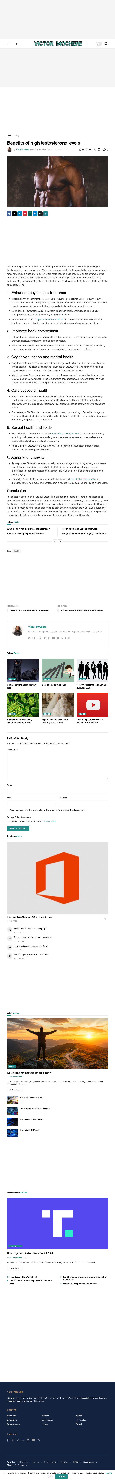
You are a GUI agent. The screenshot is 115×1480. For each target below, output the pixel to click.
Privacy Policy (50, 821)
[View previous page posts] (55, 541)
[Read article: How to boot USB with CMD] (12, 1122)
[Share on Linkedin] (19, 213)
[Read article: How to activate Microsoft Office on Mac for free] (57, 878)
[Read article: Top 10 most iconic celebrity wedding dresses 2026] (58, 705)
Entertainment (13, 1424)
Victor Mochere (22, 149)
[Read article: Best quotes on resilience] (58, 670)
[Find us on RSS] (39, 1440)
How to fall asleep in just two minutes (25, 533)
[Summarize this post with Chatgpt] (40, 213)
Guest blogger (89, 1462)
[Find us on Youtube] (33, 1440)
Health (16, 551)
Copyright (64, 1462)
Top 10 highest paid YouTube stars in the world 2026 (90, 721)
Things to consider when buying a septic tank (84, 533)
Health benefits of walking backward (79, 528)
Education (12, 1419)
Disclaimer (23, 1462)
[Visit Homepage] (58, 44)
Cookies (36, 1462)
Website (63, 797)
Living (16, 135)
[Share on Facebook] (9, 213)
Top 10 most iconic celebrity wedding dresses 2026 (55, 721)
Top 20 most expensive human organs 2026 (33, 937)
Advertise (11, 1462)
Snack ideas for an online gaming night (30, 928)
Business (11, 1415)
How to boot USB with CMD (31, 1119)
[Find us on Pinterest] (28, 1440)
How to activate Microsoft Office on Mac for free (29, 917)
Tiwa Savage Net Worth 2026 (23, 1276)
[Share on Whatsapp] (30, 213)
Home (9, 135)
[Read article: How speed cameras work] (12, 1100)
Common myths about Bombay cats (21, 686)
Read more (16, 1089)
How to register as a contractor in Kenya (31, 945)
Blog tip (10, 1465)
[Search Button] (106, 43)
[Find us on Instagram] (18, 1440)
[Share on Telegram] (35, 213)
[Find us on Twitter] (12, 1440)
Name (9, 784)
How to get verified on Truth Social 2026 (30, 1253)
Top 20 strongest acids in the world (35, 1108)
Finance (45, 1415)
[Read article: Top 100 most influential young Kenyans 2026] (93, 670)
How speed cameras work (31, 1097)
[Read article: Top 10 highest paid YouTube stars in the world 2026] (93, 705)
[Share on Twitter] (14, 213)
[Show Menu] (8, 43)
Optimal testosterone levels (50, 319)
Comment (12, 749)
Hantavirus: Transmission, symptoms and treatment (19, 721)
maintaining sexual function (65, 433)
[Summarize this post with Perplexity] (45, 213)
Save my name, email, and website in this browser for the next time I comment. (47, 810)
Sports (79, 1415)
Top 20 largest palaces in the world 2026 (31, 954)
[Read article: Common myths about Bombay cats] (23, 670)
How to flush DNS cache (30, 1130)
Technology (15, 1246)
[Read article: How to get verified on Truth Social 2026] (57, 1223)
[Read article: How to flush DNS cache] (12, 1133)
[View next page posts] (60, 541)
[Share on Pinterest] (25, 213)
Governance (47, 1419)
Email (9, 797)
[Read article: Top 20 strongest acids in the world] (12, 1111)
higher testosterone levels (82, 479)
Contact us (22, 1465)
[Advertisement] (57, 19)
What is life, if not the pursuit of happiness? (28, 528)
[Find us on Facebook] (8, 1440)
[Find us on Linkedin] (23, 1440)
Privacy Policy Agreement (19, 817)
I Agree (61, 1476)
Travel (79, 1424)
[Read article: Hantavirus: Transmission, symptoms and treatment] (23, 705)
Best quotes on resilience (54, 684)
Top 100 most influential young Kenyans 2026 (91, 686)
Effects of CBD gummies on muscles (80, 1283)
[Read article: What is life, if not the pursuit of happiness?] (57, 1043)
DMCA (76, 1462)
